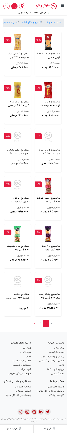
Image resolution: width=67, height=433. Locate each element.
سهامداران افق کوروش (19, 374)
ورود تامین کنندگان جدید (18, 395)
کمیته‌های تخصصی (21, 365)
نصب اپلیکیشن (56, 352)
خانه (59, 22)
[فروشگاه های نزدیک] (22, 6)
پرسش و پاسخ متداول (52, 357)
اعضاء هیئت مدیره (22, 361)
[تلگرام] (21, 412)
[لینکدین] (41, 412)
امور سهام (26, 369)
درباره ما (27, 348)
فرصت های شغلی (55, 387)
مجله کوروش (57, 374)
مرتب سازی (12, 428)
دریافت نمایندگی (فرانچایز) (51, 391)
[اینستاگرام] (27, 412)
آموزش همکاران (23, 391)
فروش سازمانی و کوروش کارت (51, 363)
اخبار (28, 357)
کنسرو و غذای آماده (31, 22)
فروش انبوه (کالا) (55, 369)
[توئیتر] (48, 412)
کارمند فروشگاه (56, 395)
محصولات (50, 22)
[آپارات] (34, 412)
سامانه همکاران (23, 387)
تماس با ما (59, 348)
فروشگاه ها (25, 352)
